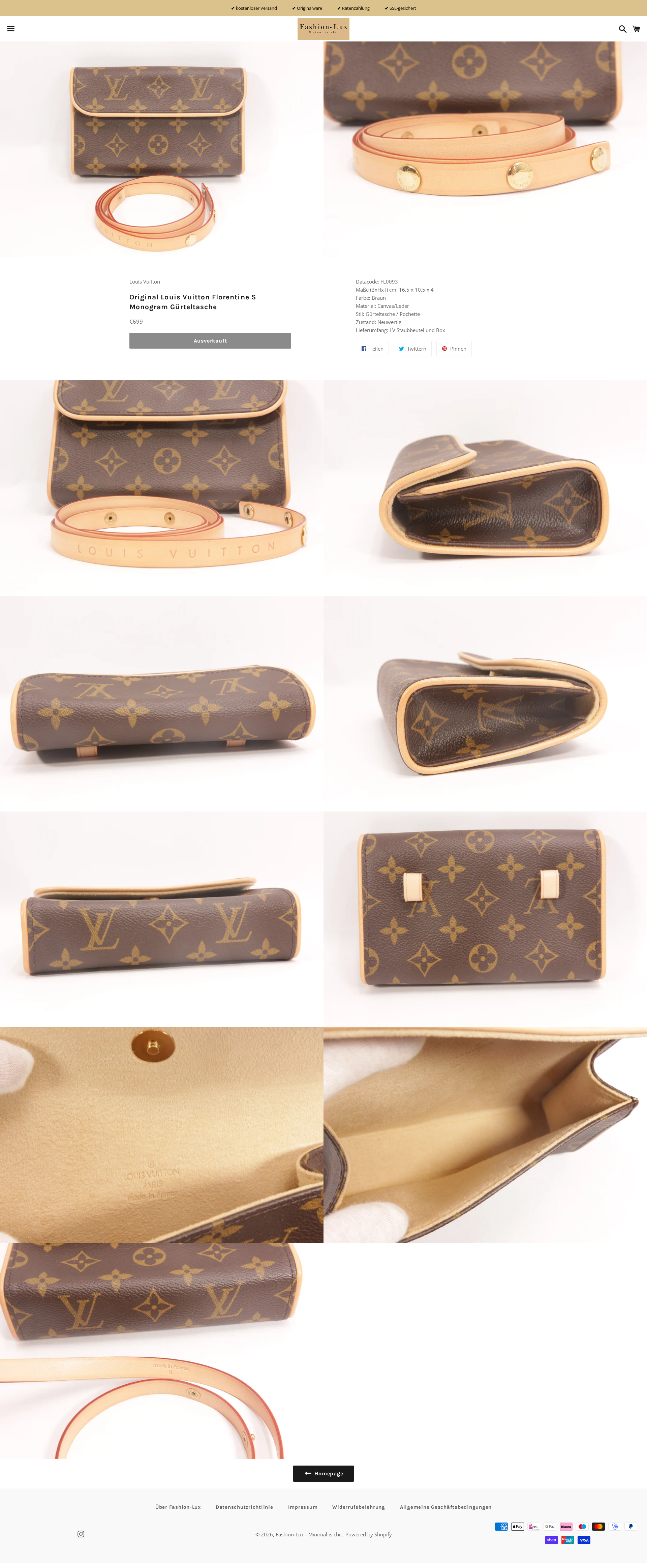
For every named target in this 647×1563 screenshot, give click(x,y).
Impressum (303, 1507)
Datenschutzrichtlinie (244, 1507)
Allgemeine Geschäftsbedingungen (446, 1507)
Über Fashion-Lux (178, 1507)
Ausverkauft (210, 340)
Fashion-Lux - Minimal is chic (309, 1534)
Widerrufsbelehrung (358, 1507)
